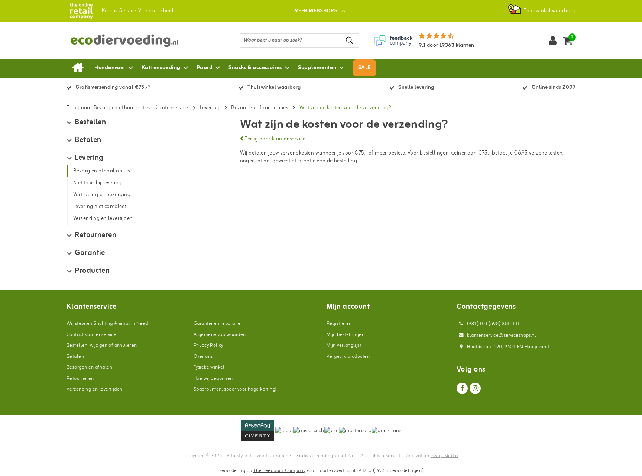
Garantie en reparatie (217, 323)
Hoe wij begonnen (213, 378)
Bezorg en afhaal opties (259, 108)
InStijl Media (444, 456)
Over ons (203, 356)
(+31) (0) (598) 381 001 (493, 324)
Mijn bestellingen (345, 335)
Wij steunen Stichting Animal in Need (107, 323)
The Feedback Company (279, 471)
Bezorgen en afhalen (89, 367)
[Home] (78, 68)
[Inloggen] (553, 40)
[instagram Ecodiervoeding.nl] (475, 388)
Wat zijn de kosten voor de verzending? (345, 108)
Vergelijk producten (348, 356)
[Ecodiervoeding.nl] (81, 11)
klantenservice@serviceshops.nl (501, 335)
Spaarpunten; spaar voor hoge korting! (235, 389)
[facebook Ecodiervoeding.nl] (462, 388)
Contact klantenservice (91, 335)
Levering (210, 108)
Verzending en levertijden (95, 389)
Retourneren (80, 378)
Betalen (75, 356)
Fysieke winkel (209, 367)
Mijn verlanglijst (344, 345)
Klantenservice (171, 108)
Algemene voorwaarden (220, 335)
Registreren (339, 323)
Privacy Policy (208, 345)
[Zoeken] (350, 40)
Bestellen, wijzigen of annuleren (102, 345)
